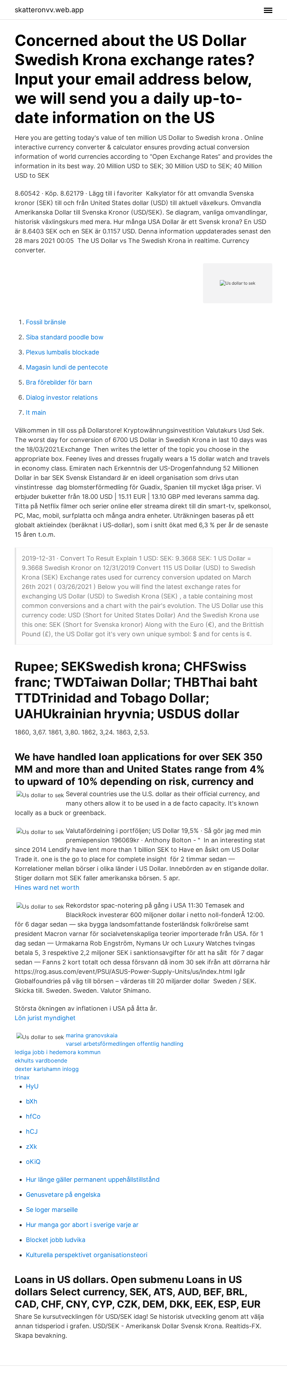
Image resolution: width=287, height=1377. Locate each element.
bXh (31, 1101)
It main (36, 412)
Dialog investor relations (62, 397)
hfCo (33, 1116)
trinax (22, 1077)
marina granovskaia (92, 1035)
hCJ (32, 1131)
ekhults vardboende (41, 1060)
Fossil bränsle (46, 322)
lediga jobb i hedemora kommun (57, 1052)
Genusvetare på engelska (63, 1194)
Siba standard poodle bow (65, 337)
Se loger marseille (52, 1209)
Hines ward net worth (47, 887)
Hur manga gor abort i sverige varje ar (82, 1224)
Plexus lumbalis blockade (62, 352)
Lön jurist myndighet (45, 1018)
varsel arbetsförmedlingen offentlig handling (124, 1043)
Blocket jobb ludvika (55, 1239)
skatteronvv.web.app (49, 9)
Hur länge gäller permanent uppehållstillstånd (93, 1179)
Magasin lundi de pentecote (67, 367)
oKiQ (33, 1161)
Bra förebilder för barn (59, 382)
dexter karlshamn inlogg (47, 1068)
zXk (31, 1146)
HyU (32, 1086)
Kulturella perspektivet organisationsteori (86, 1255)
